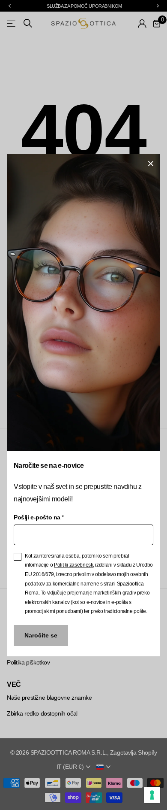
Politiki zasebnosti (73, 565)
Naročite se (40, 635)
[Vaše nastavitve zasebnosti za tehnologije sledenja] (152, 795)
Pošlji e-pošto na (38, 516)
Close (150, 163)
